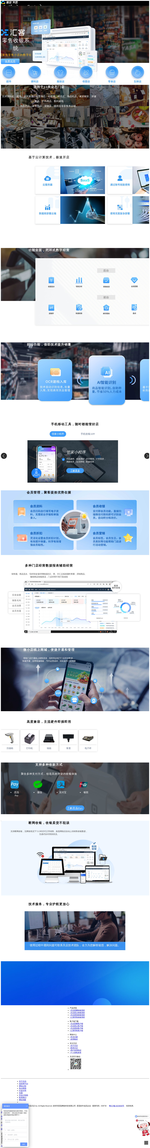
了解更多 (75, 470)
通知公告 (22, 1086)
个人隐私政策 (75, 1052)
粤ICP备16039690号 (116, 1106)
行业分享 (22, 1091)
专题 (21, 1093)
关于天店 (74, 1046)
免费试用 (10, 61)
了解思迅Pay (75, 808)
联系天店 (74, 1048)
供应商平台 (23, 1084)
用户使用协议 (75, 1050)
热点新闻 (22, 1088)
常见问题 (74, 1037)
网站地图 (22, 1100)
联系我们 (22, 1097)
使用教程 (74, 1039)
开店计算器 (23, 1095)
